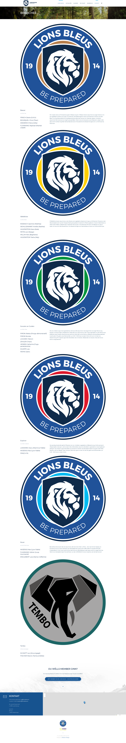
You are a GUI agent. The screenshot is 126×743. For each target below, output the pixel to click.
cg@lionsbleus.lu (25, 699)
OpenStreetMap (123, 714)
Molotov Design (65, 737)
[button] (84, 702)
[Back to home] (30, 3)
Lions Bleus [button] (61, 3)
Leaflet (118, 714)
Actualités (68, 3)
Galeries (75, 3)
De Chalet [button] (82, 3)
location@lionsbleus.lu (22, 701)
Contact (97, 3)
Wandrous (90, 3)
